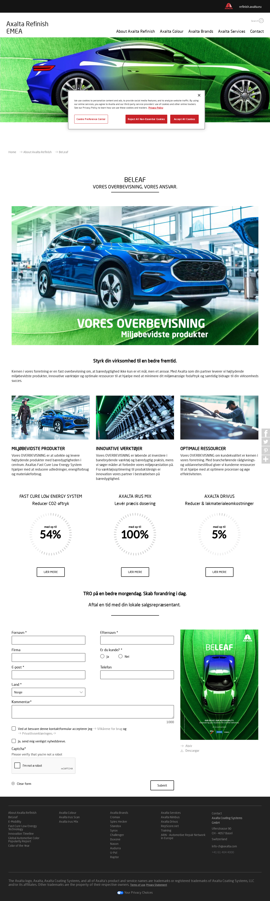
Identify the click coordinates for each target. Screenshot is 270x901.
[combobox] (48, 692)
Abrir (188, 746)
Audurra (115, 848)
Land (16, 684)
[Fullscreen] (253, 340)
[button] (261, 20)
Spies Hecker (118, 821)
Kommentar (21, 702)
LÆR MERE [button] (51, 572)
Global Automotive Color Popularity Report (23, 839)
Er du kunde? (110, 650)
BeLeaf (13, 817)
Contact (257, 31)
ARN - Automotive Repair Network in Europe (183, 836)
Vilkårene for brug (109, 729)
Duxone (115, 839)
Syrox (114, 830)
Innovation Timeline (21, 833)
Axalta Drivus (169, 821)
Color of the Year (19, 845)
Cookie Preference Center (91, 119)
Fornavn (18, 632)
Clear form (24, 783)
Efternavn (108, 632)
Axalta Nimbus (170, 817)
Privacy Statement (156, 884)
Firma (16, 650)
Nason (114, 843)
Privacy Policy (155, 107)
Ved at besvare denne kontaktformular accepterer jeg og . (72, 731)
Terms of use (137, 884)
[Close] (199, 95)
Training (166, 830)
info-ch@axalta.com (224, 846)
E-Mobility (14, 821)
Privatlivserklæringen (37, 733)
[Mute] (243, 340)
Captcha (18, 748)
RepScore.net (170, 826)
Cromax (115, 817)
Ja (108, 656)
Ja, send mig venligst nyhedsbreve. (42, 741)
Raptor (114, 857)
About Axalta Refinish (135, 31)
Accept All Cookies (184, 119)
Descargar (192, 750)
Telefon (106, 667)
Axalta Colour (172, 31)
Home (12, 152)
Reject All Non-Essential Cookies (146, 119)
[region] (136, 109)
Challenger (117, 834)
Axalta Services (231, 31)
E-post (17, 667)
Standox (115, 826)
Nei (127, 656)
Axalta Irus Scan (69, 817)
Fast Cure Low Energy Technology (22, 827)
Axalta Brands (200, 31)
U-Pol (113, 852)
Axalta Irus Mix (68, 821)
